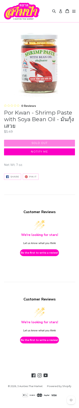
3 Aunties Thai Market (30, 386)
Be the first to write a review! (39, 252)
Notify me (39, 151)
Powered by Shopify (59, 386)
